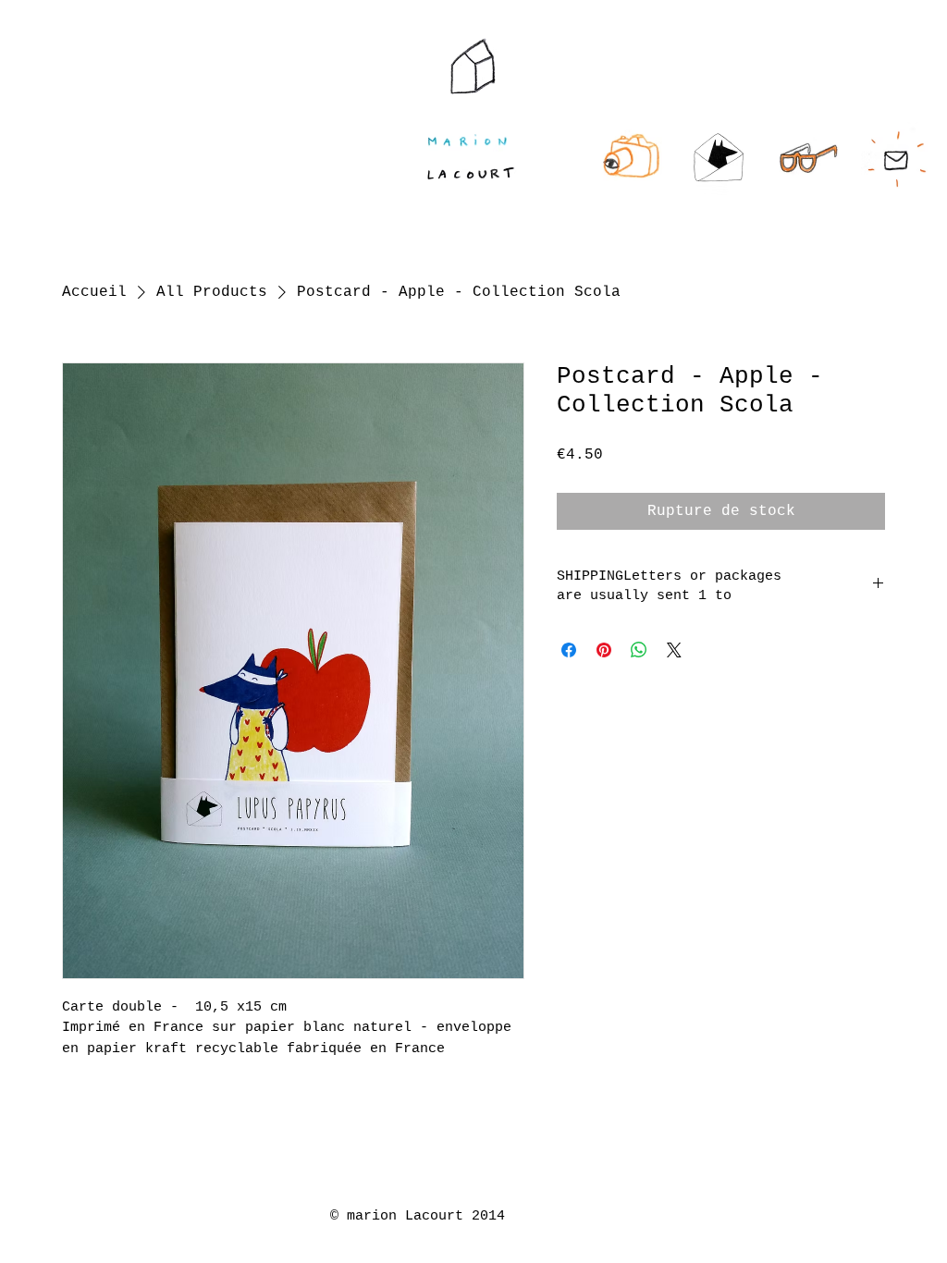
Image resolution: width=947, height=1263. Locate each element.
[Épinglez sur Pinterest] (604, 650)
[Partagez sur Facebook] (569, 650)
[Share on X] (674, 650)
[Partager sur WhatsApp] (639, 650)
